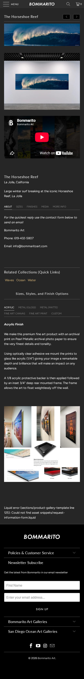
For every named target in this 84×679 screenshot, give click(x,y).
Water (32, 280)
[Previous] (66, 16)
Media (45, 206)
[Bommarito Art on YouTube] (38, 646)
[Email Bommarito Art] (52, 646)
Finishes (32, 206)
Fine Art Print (38, 313)
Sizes (19, 206)
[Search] (69, 4)
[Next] (76, 16)
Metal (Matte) (49, 307)
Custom (56, 313)
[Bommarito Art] (42, 4)
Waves (9, 280)
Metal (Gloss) (27, 307)
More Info (59, 206)
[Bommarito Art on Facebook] (31, 646)
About (8, 206)
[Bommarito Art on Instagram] (45, 646)
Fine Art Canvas (14, 313)
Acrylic (9, 307)
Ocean (20, 280)
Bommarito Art (46, 658)
